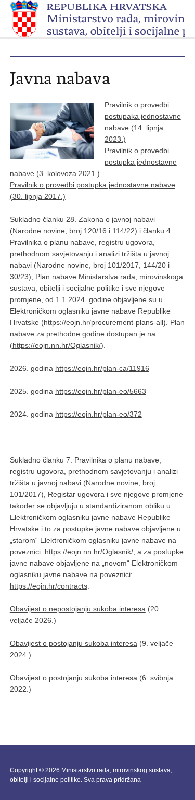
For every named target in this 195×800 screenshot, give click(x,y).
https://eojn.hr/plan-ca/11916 (102, 368)
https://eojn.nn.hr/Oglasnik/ (56, 345)
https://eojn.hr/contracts (48, 586)
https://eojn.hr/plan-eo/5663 (100, 391)
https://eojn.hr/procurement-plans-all (103, 322)
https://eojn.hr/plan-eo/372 (98, 414)
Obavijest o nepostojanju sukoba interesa (78, 609)
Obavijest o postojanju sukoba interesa (73, 643)
